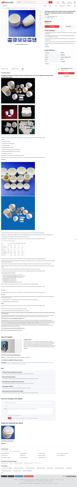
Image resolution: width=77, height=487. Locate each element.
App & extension (62, 5)
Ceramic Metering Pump (34, 362)
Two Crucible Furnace (17, 470)
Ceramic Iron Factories (41, 468)
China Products (21, 479)
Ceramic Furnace (50, 468)
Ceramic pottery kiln (41, 455)
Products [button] (19, 2)
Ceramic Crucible (32, 8)
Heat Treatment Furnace (44, 362)
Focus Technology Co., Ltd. (30, 483)
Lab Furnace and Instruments (62, 453)
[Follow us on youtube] (72, 476)
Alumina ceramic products (5, 457)
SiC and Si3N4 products (24, 457)
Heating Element (20, 362)
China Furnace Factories (30, 468)
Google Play (11, 476)
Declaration (50, 483)
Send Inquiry (52, 26)
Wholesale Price (45, 479)
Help (56, 5)
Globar (24, 363)
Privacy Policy (56, 483)
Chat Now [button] (69, 26)
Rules (75, 5)
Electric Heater (11, 363)
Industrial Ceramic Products (23, 8)
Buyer (50, 5)
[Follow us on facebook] (67, 476)
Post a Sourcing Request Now (32, 418)
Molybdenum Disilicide (18, 363)
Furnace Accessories (60, 455)
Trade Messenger (19, 476)
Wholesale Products (38, 479)
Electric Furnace (10, 362)
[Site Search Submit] (51, 2)
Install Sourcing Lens (29, 476)
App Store (4, 476)
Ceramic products (41, 453)
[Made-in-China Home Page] (7, 2)
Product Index (58, 479)
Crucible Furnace (69, 468)
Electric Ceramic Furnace (6, 470)
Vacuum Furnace (27, 362)
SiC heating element (23, 453)
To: (6, 405)
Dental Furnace (22, 455)
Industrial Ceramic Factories (7, 468)
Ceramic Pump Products (59, 468)
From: (6, 402)
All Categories (5, 5)
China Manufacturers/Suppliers (29, 479)
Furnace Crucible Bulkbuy (27, 470)
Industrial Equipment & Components (10, 8)
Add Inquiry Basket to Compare (22, 44)
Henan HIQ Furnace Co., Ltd (52, 16)
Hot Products (16, 479)
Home (2, 8)
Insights (62, 479)
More (2, 472)
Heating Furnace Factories (18, 468)
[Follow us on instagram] (70, 476)
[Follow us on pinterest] (73, 476)
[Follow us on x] (68, 476)
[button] (47, 2)
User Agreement (44, 483)
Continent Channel (51, 479)
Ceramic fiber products (42, 457)
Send (10, 418)
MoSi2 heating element (5, 453)
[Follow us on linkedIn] (75, 476)
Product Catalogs (17, 451)
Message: (5, 408)
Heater (15, 362)
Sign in (75, 2)
